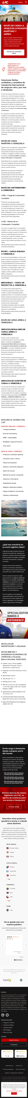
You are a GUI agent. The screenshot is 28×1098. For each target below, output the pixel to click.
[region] (14, 945)
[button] (2, 945)
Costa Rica (13, 875)
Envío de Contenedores (10, 433)
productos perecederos (14, 179)
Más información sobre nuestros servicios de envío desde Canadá (14, 777)
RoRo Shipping (7, 1030)
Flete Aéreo (7, 446)
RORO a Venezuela (6, 274)
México (12, 856)
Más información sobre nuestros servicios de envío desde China (14, 782)
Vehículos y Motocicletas (10, 495)
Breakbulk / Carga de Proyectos (12, 442)
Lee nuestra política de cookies (14, 1091)
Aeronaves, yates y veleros (11, 458)
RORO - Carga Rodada (10, 437)
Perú (11, 893)
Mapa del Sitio (19, 1065)
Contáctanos (14, 1044)
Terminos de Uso (9, 1065)
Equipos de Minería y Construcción (13, 491)
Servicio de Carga (7, 1032)
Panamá (12, 867)
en (21, 2)
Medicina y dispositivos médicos (12, 487)
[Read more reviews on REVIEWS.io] (18, 960)
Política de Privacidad (8, 1069)
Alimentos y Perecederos (10, 479)
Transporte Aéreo (7, 1027)
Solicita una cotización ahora (14, 52)
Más (9, 879)
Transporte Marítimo (9, 429)
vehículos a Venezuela (7, 149)
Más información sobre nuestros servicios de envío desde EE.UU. (14, 773)
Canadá (12, 852)
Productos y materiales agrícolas (13, 454)
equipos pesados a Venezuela (9, 261)
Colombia (12, 888)
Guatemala (13, 871)
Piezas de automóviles (10, 463)
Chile (11, 897)
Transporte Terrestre (8, 1022)
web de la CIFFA (5, 1082)
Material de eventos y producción (13, 475)
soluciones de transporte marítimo (11, 173)
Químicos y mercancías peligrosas (13, 467)
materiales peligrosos (7, 181)
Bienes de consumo (9, 471)
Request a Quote (14, 1040)
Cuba (11, 910)
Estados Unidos (14, 848)
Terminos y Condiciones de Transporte (14, 1073)
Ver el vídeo (15, 635)
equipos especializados (9, 214)
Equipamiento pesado (9, 483)
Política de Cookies (20, 1069)
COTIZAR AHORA (14, 807)
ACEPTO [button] (14, 1093)
